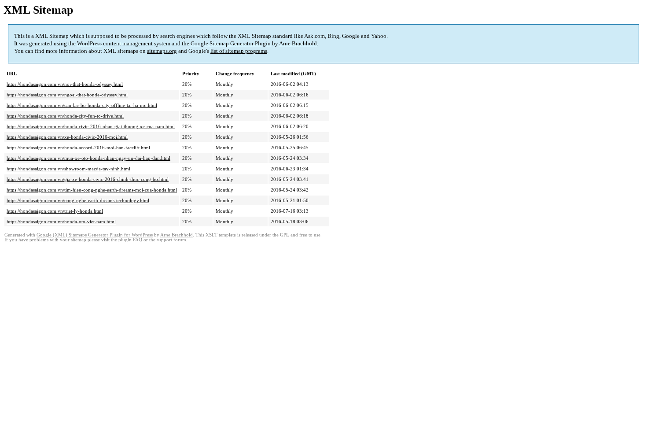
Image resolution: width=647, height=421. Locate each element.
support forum (171, 239)
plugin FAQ (130, 239)
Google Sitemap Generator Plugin (231, 43)
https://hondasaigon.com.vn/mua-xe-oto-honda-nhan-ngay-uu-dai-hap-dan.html (88, 158)
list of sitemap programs (238, 51)
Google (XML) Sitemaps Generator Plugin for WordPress (95, 235)
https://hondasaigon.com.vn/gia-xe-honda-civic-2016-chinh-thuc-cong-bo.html (88, 179)
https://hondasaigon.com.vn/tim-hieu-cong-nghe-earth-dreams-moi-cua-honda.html (92, 189)
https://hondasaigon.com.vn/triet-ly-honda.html (55, 211)
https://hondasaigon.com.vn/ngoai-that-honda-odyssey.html (67, 94)
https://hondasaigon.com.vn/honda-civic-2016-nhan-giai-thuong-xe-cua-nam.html (91, 126)
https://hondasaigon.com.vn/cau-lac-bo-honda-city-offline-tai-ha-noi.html (82, 105)
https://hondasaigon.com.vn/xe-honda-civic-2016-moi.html (67, 137)
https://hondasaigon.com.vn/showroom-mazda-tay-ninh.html (68, 168)
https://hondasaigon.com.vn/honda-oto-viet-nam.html (61, 221)
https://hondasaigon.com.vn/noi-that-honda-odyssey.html (65, 84)
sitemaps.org (162, 51)
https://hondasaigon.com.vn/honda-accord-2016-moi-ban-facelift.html (78, 147)
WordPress (89, 43)
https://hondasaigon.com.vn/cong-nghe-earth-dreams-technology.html (78, 200)
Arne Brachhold (298, 43)
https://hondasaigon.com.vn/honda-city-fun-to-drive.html (65, 115)
